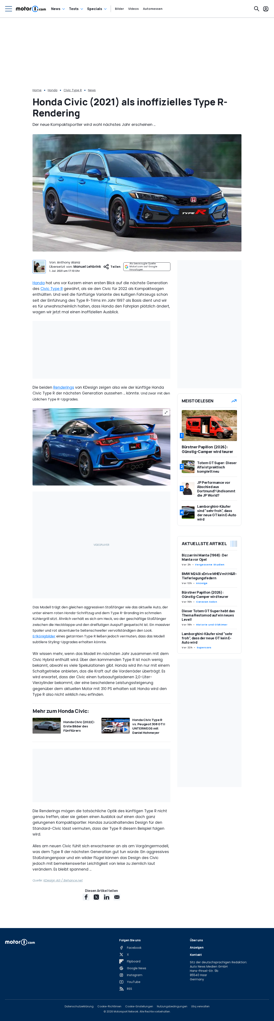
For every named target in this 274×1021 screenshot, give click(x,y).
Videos (133, 9)
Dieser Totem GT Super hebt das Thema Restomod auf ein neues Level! (208, 615)
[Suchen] (256, 8)
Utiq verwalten (200, 1006)
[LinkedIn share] (106, 897)
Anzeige (201, 583)
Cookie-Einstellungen (139, 1006)
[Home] (31, 9)
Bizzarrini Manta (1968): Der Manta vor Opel (205, 557)
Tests (74, 8)
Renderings (63, 387)
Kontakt (196, 955)
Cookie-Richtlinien (109, 1006)
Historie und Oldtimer (211, 624)
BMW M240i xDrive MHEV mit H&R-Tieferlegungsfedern (209, 575)
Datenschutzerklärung (79, 1006)
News (55, 8)
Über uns (196, 940)
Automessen (152, 9)
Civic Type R (73, 90)
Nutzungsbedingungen (172, 1006)
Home (37, 90)
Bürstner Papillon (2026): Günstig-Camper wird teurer (205, 594)
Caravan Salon (206, 601)
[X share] (96, 897)
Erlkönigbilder (44, 636)
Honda (52, 90)
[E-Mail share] (116, 897)
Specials (94, 8)
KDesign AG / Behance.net (63, 880)
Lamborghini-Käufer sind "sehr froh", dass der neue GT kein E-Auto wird (207, 638)
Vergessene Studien (210, 564)
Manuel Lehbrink (87, 266)
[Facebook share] (86, 897)
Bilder (119, 9)
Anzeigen (196, 947)
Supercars (204, 647)
